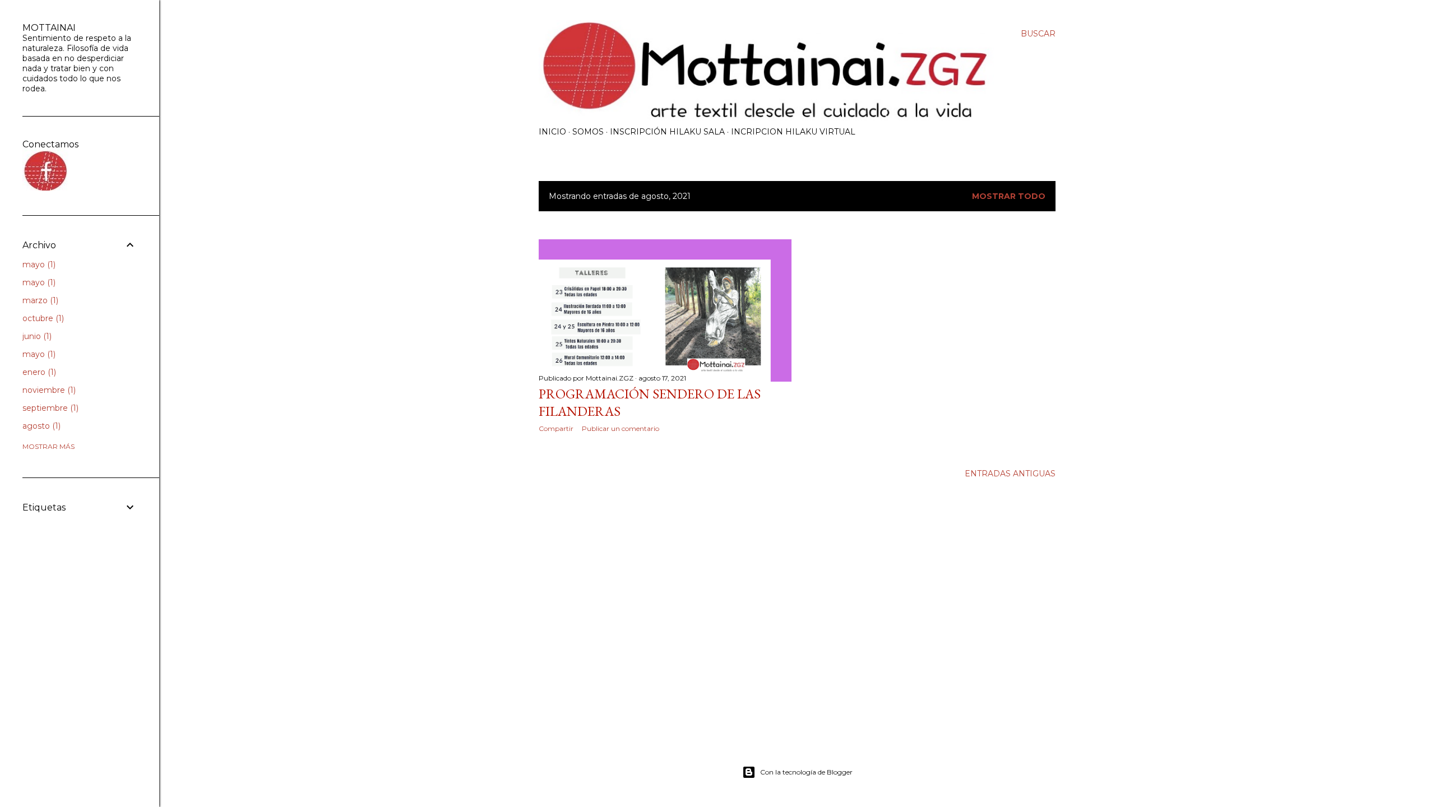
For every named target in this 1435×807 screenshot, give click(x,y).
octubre (42, 318)
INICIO (552, 132)
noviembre (47, 390)
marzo (39, 300)
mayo (37, 264)
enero (38, 372)
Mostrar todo (1008, 196)
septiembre (49, 408)
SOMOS (588, 132)
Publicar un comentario (620, 428)
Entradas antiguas (1010, 474)
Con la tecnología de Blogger (806, 772)
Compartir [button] (556, 428)
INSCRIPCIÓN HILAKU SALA (667, 132)
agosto (40, 426)
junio (35, 336)
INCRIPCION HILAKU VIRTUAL (793, 132)
